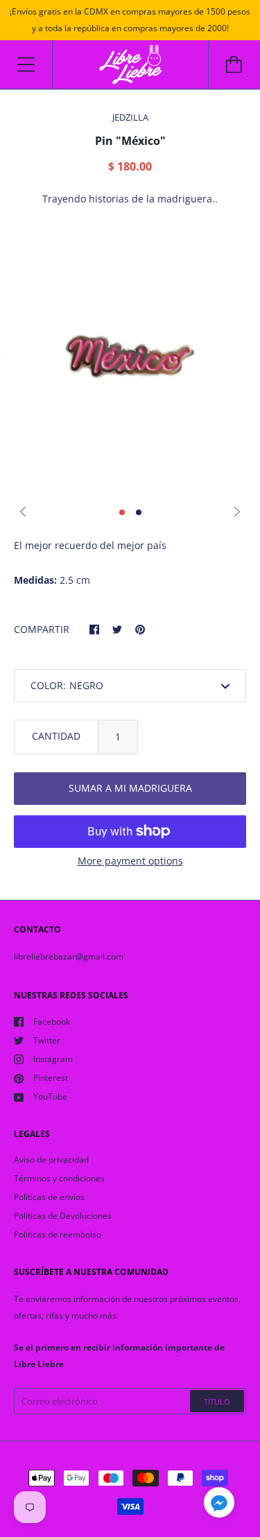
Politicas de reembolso (57, 1234)
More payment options (130, 860)
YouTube (50, 1096)
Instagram (53, 1059)
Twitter (46, 1040)
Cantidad (56, 736)
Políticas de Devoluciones (63, 1216)
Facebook (51, 1021)
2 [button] (138, 512)
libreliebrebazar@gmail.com (68, 956)
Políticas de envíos (49, 1197)
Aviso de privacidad (51, 1159)
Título (217, 1401)
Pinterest (50, 1078)
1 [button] (122, 512)
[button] (219, 1504)
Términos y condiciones (59, 1178)
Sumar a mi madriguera (130, 787)
